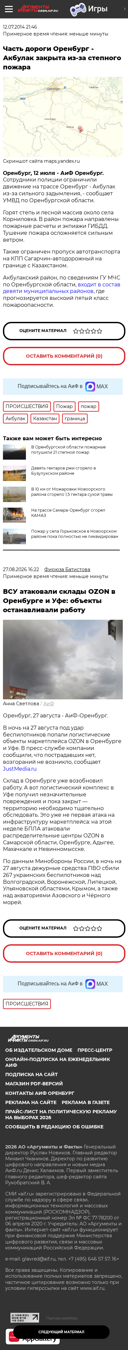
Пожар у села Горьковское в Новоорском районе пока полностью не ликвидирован (74, 534)
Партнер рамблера (61, 1318)
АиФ (48, 704)
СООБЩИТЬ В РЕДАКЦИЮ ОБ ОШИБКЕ (54, 1127)
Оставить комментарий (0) (64, 356)
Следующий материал (61, 1332)
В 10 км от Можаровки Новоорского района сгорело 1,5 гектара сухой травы (72, 492)
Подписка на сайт (31, 1074)
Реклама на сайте (30, 1102)
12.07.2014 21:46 (20, 27)
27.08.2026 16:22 (21, 569)
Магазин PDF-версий (34, 1084)
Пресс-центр (94, 1050)
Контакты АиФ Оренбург (39, 1093)
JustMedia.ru (20, 769)
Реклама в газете (86, 1102)
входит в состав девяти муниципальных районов (61, 288)
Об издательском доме (38, 1050)
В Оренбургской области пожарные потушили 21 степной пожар (68, 450)
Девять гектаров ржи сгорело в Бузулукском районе (63, 471)
